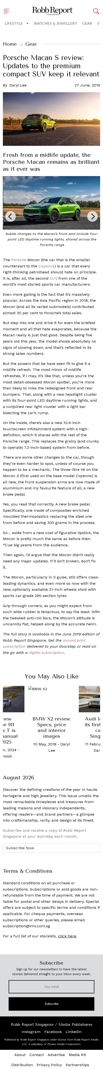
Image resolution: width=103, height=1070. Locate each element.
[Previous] (10, 216)
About (20, 1054)
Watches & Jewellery (55, 23)
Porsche (18, 260)
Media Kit (77, 1054)
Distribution (22, 1065)
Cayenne (46, 266)
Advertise (56, 1054)
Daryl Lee (18, 85)
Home (10, 44)
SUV (53, 278)
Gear (87, 23)
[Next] (92, 216)
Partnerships (77, 1065)
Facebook (53, 1031)
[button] (8, 11)
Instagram (31, 1031)
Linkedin (73, 1031)
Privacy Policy (49, 1065)
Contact (36, 1054)
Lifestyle (14, 23)
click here (67, 936)
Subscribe (52, 1004)
